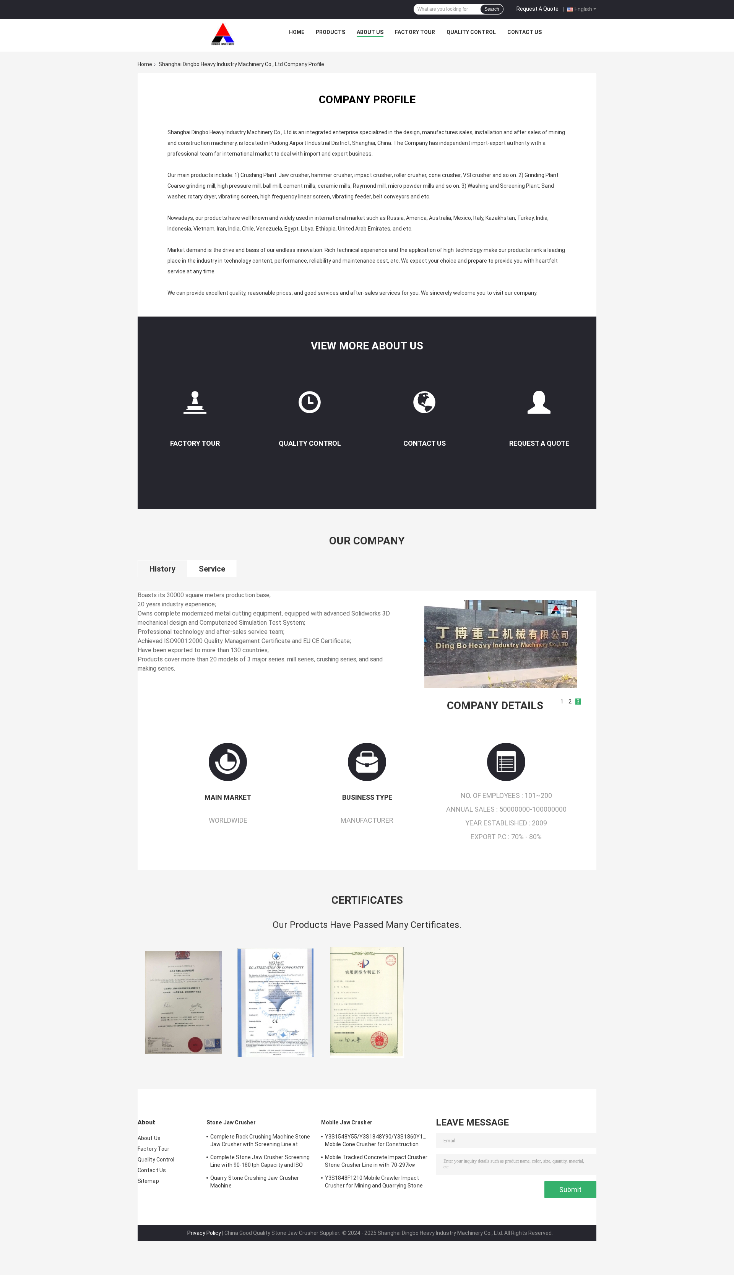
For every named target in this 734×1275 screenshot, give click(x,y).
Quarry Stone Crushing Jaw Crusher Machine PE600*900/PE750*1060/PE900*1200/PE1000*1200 (261, 1183)
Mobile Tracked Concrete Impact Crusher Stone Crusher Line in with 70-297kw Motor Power (376, 1162)
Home (296, 32)
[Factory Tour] (195, 405)
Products (330, 32)
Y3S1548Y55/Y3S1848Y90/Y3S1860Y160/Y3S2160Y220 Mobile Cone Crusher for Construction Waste (376, 1142)
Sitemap (148, 1181)
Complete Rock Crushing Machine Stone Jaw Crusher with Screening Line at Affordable (260, 1142)
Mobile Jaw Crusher (346, 1122)
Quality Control (471, 32)
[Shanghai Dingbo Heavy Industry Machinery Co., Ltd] (223, 34)
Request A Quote (537, 9)
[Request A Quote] (539, 405)
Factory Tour (415, 32)
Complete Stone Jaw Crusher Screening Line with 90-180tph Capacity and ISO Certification (260, 1162)
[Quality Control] (310, 405)
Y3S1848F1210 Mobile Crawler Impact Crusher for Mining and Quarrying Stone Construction (374, 1183)
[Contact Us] (424, 405)
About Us (370, 32)
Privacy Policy (204, 1233)
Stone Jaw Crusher (231, 1122)
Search (491, 9)
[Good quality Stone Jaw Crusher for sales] (183, 1002)
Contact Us (524, 32)
